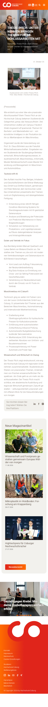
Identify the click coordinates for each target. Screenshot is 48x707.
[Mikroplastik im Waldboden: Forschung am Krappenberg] (24, 486)
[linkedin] (9, 675)
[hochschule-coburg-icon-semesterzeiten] (33, 4)
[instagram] (5, 675)
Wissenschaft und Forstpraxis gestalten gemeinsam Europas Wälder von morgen (23, 459)
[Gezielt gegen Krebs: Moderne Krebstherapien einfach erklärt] (24, 599)
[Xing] (43, 404)
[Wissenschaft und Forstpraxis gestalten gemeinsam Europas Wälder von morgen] (24, 441)
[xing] (21, 675)
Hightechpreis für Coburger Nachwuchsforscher (19, 545)
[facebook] (17, 675)
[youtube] (13, 675)
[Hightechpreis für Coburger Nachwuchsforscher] (24, 528)
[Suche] (39, 5)
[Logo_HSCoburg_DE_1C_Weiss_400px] (12, 3)
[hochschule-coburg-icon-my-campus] (29, 4)
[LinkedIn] (34, 404)
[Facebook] (39, 404)
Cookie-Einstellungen (12, 659)
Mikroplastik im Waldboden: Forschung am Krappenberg (22, 503)
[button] (9, 82)
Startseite (11, 44)
